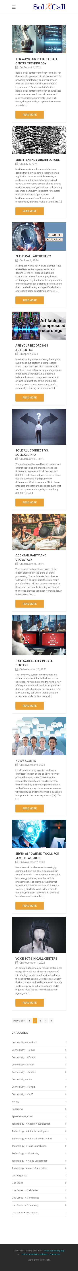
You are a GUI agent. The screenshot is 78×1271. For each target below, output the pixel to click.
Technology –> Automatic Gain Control (32, 1138)
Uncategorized (19, 1175)
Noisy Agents (25, 761)
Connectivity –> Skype (23, 1086)
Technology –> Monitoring (25, 1153)
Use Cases (17, 1183)
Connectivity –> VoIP (22, 1094)
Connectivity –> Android (24, 1042)
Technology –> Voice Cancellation (29, 1168)
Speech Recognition (22, 1116)
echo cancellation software (35, 1254)
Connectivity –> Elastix (23, 1057)
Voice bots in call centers (36, 958)
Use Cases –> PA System (25, 1212)
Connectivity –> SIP (22, 1079)
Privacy (15, 1101)
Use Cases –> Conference (25, 1197)
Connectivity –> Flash (23, 1064)
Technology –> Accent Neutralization (31, 1123)
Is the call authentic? (33, 256)
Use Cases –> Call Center (25, 1190)
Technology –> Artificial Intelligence (30, 1131)
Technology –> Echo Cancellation (29, 1146)
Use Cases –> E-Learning (25, 1205)
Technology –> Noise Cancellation (30, 1160)
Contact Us (55, 1254)
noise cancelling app (54, 1251)
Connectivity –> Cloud (23, 1049)
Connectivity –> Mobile (24, 1072)
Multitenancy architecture (37, 160)
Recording (17, 1109)
